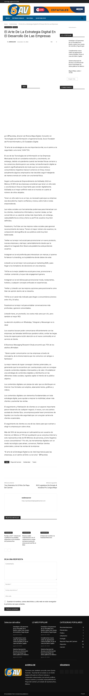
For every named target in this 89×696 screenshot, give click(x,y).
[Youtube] (83, 1)
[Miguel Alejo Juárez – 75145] (63, 72)
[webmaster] (5, 42)
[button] (82, 18)
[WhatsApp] (35, 47)
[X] (77, 1)
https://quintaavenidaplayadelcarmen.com (33, 501)
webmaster (12, 42)
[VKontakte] (81, 672)
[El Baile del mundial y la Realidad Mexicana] (48, 528)
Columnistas (13, 24)
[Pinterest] (30, 47)
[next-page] (9, 550)
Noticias (15, 27)
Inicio (6, 24)
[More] (40, 47)
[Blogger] (62, 672)
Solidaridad (26, 462)
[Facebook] (71, 1)
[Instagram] (74, 1)
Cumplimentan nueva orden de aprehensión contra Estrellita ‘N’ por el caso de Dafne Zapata (20, 640)
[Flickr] (71, 672)
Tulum (34, 462)
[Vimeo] (80, 1)
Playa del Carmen (16, 462)
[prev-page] (5, 550)
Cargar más (71, 79)
